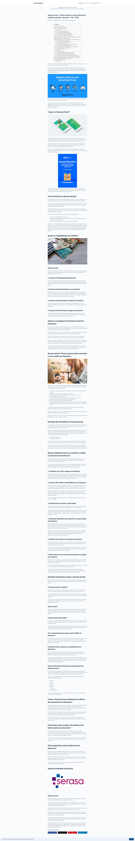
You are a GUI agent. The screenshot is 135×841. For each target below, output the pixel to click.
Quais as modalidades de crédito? (61, 28)
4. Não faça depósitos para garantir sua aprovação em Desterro (66, 44)
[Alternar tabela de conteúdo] (79, 25)
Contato (87, 3)
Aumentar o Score (65, 20)
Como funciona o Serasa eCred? (61, 27)
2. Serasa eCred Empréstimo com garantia (63, 32)
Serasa (84, 69)
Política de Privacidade (29, 839)
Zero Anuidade (38, 3)
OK (131, 839)
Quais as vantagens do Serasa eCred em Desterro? (64, 35)
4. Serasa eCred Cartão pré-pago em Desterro (64, 34)
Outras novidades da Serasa (60, 59)
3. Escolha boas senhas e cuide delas (62, 43)
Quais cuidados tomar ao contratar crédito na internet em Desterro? (67, 39)
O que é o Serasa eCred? (59, 26)
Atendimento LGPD (81, 3)
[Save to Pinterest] (72, 833)
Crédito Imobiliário (72, 20)
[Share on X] (62, 833)
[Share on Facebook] (52, 833)
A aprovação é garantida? (60, 51)
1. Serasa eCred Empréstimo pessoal (62, 31)
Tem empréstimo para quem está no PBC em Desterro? (65, 52)
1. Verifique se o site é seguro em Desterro (63, 40)
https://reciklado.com (62, 8)
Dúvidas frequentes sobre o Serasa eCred (62, 47)
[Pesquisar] (101, 3)
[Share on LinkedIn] (82, 833)
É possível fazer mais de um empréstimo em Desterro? (65, 53)
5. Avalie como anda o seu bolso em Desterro (63, 45)
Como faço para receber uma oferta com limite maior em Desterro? (67, 57)
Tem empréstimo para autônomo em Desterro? (63, 58)
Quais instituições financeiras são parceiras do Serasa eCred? (66, 54)
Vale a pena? (58, 50)
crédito (54, 141)
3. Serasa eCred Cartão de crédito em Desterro (64, 33)
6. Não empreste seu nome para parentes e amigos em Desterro (66, 46)
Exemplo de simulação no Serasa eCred (62, 38)
